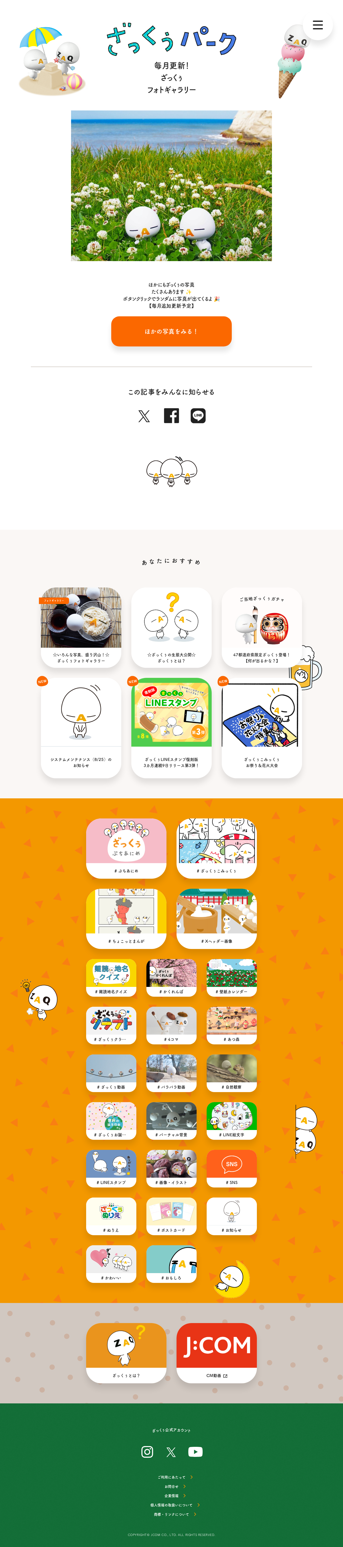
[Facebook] (171, 414)
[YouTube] (195, 1451)
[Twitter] (144, 414)
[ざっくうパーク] (171, 39)
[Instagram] (147, 1451)
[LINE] (198, 414)
